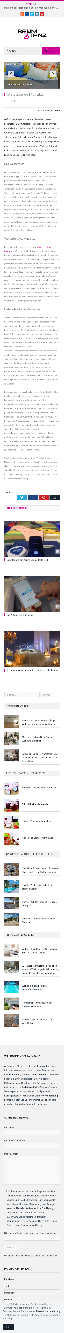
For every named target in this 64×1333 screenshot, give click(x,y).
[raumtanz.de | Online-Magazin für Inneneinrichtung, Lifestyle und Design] (32, 33)
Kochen (11, 773)
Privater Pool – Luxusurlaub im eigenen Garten (37, 887)
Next (53, 74)
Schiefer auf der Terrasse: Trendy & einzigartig (39, 904)
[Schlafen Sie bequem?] (32, 87)
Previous (11, 74)
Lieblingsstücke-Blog (33, 1087)
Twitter (7, 1286)
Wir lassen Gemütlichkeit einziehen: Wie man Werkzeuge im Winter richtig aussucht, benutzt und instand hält (40, 969)
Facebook (9, 1279)
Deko (50, 854)
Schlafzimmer (42, 111)
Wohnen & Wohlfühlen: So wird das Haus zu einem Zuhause (39, 951)
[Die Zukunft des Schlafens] (32, 594)
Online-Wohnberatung (46, 1095)
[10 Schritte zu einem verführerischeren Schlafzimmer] (32, 649)
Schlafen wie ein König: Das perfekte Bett (27, 560)
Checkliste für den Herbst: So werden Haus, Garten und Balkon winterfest (40, 870)
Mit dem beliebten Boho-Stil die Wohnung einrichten (32, 7)
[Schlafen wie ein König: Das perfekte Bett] (32, 539)
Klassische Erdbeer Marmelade (37, 838)
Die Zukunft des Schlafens (20, 615)
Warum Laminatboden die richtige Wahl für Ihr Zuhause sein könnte (38, 722)
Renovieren (41, 1074)
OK (8, 1327)
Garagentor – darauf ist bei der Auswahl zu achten (37, 1004)
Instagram (9, 1292)
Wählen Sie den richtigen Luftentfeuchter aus (34, 988)
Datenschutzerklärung (48, 1311)
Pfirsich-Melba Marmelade (35, 804)
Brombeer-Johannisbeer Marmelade (39, 787)
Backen (23, 773)
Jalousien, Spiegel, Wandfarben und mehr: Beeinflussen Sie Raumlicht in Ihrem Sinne (40, 757)
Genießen (38, 773)
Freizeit (38, 854)
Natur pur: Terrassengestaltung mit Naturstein (39, 920)
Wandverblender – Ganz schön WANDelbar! (37, 1021)
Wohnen (55, 111)
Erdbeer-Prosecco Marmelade (36, 821)
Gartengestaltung (18, 854)
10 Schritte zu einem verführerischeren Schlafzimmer (33, 670)
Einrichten (14, 1074)
